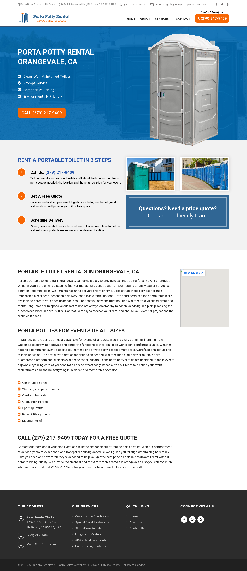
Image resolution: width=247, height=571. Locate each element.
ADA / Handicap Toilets (91, 540)
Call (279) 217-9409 (42, 113)
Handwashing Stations (90, 546)
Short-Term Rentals (88, 528)
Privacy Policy (110, 565)
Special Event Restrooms (92, 522)
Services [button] (162, 18)
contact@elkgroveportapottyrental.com (181, 4)
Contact (183, 18)
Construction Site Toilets (92, 516)
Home (131, 18)
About (145, 18)
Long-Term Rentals (88, 534)
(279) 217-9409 (134, 4)
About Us (135, 522)
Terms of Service (133, 565)
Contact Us (137, 528)
